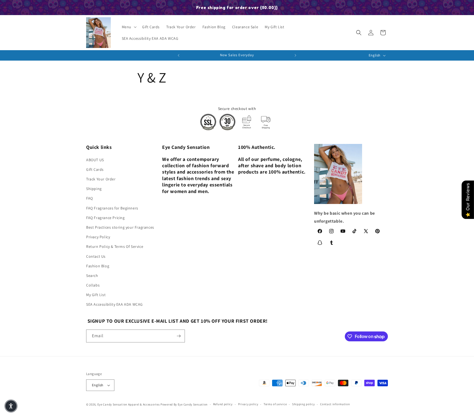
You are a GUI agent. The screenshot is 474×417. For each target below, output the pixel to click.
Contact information (335, 404)
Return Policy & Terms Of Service (114, 246)
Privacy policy (248, 404)
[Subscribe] (179, 336)
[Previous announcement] (179, 55)
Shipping (94, 188)
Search (92, 275)
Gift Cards (95, 169)
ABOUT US (95, 159)
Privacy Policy (98, 236)
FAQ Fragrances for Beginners (112, 208)
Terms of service (275, 404)
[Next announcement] (295, 55)
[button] (129, 27)
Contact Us (96, 256)
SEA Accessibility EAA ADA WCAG (114, 304)
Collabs (93, 285)
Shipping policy (303, 404)
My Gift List (96, 294)
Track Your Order (101, 179)
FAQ (89, 198)
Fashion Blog (97, 265)
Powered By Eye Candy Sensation (184, 404)
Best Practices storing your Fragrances (120, 227)
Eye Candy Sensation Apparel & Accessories (128, 404)
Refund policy (223, 404)
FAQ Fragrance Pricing (105, 217)
